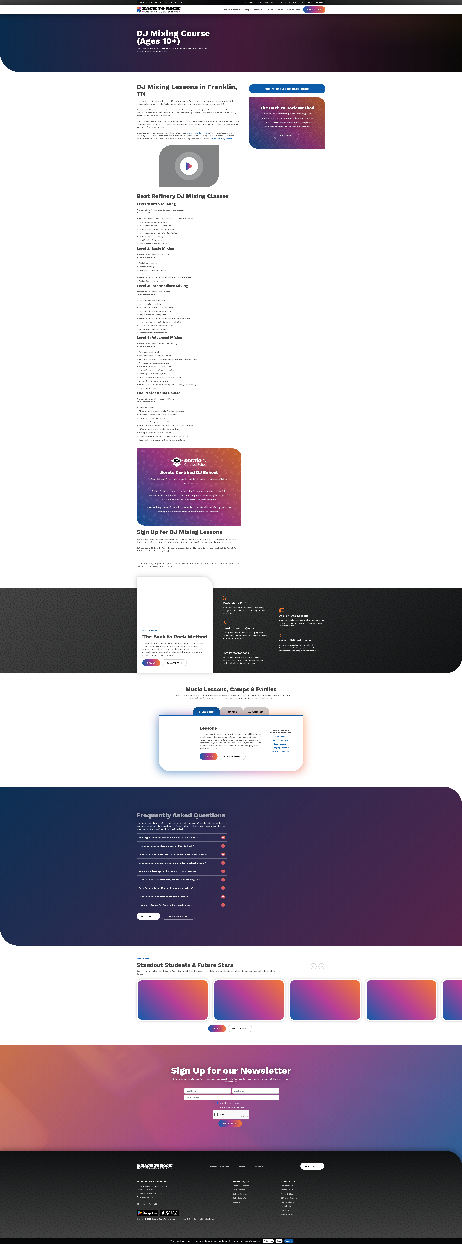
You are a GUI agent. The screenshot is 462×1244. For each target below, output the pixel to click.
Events (269, 9)
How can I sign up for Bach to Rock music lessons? (166, 905)
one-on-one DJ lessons (198, 133)
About (279, 9)
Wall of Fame (293, 9)
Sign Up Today (314, 10)
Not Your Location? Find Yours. (149, 1193)
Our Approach (286, 136)
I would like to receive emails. (232, 1103)
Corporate (288, 1181)
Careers (236, 1202)
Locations (285, 1210)
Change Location (173, 2)
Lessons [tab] (208, 711)
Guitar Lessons (280, 740)
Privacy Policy (186, 1219)
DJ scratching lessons (223, 139)
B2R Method (287, 1186)
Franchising (269, 2)
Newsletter (284, 2)
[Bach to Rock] (159, 9)
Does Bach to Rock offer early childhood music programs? (170, 879)
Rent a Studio (287, 1202)
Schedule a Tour (240, 1198)
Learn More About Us (178, 916)
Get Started (148, 916)
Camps (247, 9)
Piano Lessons (281, 737)
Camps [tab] (232, 711)
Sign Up (151, 663)
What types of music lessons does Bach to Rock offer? (168, 837)
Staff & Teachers (241, 1186)
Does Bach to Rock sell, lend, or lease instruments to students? (173, 854)
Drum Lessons (281, 744)
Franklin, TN (241, 1181)
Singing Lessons (281, 747)
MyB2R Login (255, 2)
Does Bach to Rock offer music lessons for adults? (166, 888)
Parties (258, 9)
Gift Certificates (289, 1198)
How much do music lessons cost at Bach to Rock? (166, 846)
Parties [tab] (257, 711)
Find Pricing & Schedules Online (287, 88)
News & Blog (287, 1194)
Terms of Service (201, 1219)
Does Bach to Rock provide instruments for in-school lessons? (172, 863)
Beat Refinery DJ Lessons (280, 752)
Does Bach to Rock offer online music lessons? (164, 896)
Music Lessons (232, 9)
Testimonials (287, 1190)
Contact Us (297, 2)
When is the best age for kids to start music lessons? (167, 871)
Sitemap (214, 1219)
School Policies (240, 1194)
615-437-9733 (316, 2)
